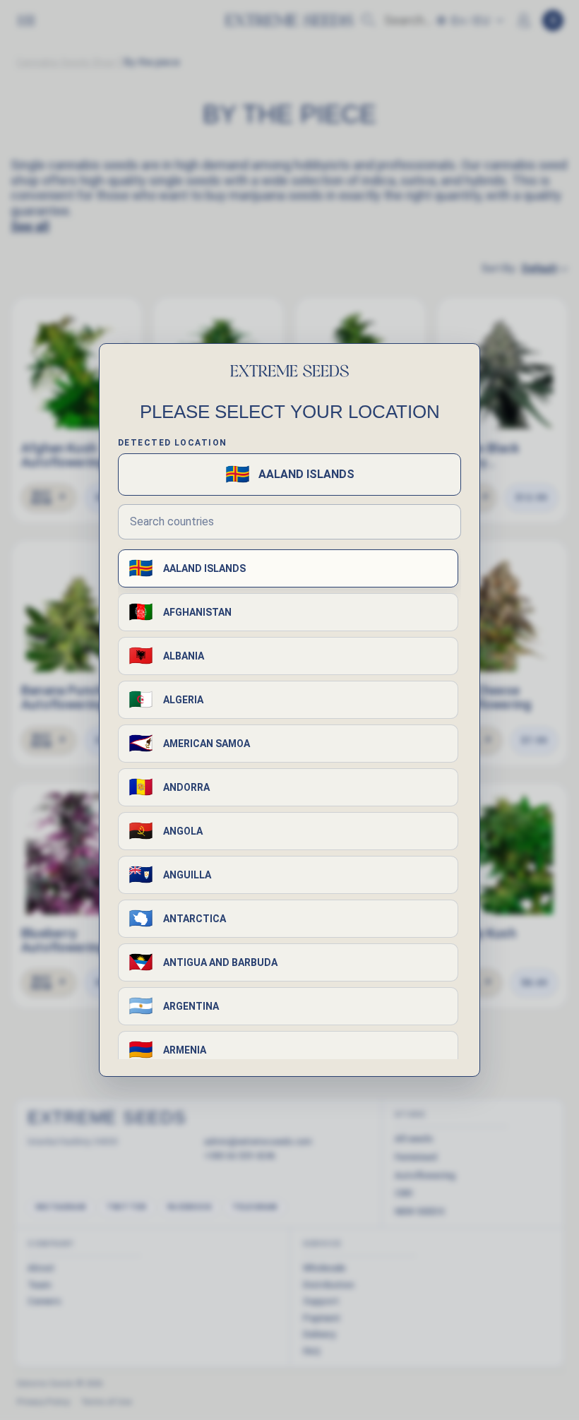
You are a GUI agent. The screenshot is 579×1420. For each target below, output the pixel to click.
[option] (288, 568)
